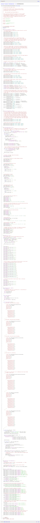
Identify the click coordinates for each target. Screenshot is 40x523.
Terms (9, 521)
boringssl (2, 3)
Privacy (7, 521)
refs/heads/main (11, 3)
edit (19, 5)
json (38, 521)
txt (36, 521)
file (17, 5)
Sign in (38, 1)
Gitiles (4, 521)
